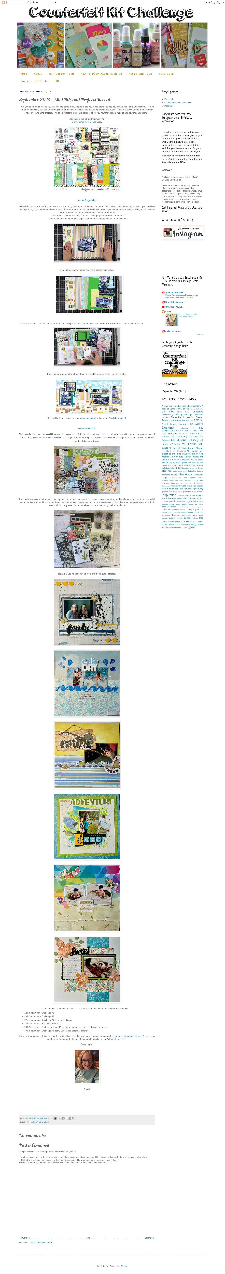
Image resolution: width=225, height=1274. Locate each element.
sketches (175, 515)
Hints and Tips (140, 73)
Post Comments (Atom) (41, 1243)
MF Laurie (31, 1122)
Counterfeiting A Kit (169, 415)
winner (165, 527)
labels (173, 498)
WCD (171, 465)
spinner (179, 518)
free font (183, 489)
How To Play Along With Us (101, 73)
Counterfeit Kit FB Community (177, 102)
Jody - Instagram (173, 331)
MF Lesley (175, 444)
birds (201, 468)
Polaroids (176, 460)
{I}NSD (191, 527)
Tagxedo (183, 463)
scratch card (198, 512)
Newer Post (25, 1238)
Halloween (184, 428)
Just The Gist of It (173, 433)
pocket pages (197, 507)
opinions (182, 501)
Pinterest (168, 106)
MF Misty (39, 1122)
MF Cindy (181, 436)
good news (177, 492)
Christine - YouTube (174, 307)
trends (177, 522)
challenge (185, 474)
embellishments (168, 480)
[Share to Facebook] (69, 1118)
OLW (170, 460)
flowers (182, 486)
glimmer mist (167, 492)
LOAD (173, 437)
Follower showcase (177, 424)
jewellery (181, 495)
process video (88, 418)
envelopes (166, 483)
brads (185, 471)
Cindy (168, 312)
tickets (171, 522)
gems (190, 489)
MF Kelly (193, 440)
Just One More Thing (193, 431)
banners (185, 468)
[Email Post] (55, 1118)
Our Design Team (61, 73)
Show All (200, 335)
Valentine (165, 465)
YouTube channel (117, 418)
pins (188, 507)
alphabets (166, 468)
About (38, 73)
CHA (164, 412)
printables (166, 509)
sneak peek (197, 515)
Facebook (168, 99)
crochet (173, 478)
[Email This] (60, 1118)
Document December (178, 420)
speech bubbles (168, 518)
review (179, 512)
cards (174, 474)
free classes (198, 486)
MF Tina (176, 453)
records (165, 512)
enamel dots (198, 480)
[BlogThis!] (63, 1118)
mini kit (46, 1122)
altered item (175, 468)
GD (191, 424)
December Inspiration (182, 417)
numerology (172, 501)
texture (165, 522)
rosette (190, 512)
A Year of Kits (182, 409)
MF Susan (192, 451)
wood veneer (174, 528)
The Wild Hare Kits (195, 463)
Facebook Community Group (127, 1036)
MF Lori (173, 448)
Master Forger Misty (87, 200)
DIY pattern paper (185, 414)
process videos (178, 510)
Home (23, 73)
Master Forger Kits (172, 456)
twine (195, 522)
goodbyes (187, 492)
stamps (187, 518)
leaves (179, 498)
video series (174, 525)
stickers (195, 518)
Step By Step (174, 463)
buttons (200, 471)
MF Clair (193, 436)
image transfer (197, 492)
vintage (194, 525)
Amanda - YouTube (174, 292)
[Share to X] (66, 1118)
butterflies (192, 471)
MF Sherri (166, 451)
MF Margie (197, 448)
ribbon (184, 512)
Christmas (198, 411)
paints (171, 504)
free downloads (170, 488)
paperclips (193, 504)
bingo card (194, 468)
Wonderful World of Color (185, 465)
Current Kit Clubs (35, 81)
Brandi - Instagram (174, 302)
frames (189, 486)
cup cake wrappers (187, 478)
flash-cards (166, 486)
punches (199, 509)
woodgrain (183, 528)
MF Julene (179, 440)
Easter (190, 420)
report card (172, 512)
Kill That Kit (192, 433)
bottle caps (177, 471)
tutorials (186, 521)
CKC (171, 411)
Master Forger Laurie (87, 429)
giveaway (198, 488)
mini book (187, 498)
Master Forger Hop (192, 453)
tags (201, 518)
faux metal (180, 483)
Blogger (124, 1266)
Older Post (149, 1238)
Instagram (64, 1039)
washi (200, 525)
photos (173, 507)
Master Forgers (192, 457)
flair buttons (198, 483)
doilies (200, 478)
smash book (186, 515)
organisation (192, 501)
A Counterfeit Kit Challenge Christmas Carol (181, 406)
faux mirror (189, 483)
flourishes (175, 486)
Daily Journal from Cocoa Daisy (87, 122)
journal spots (191, 495)
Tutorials (166, 73)
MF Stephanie (179, 451)
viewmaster (185, 525)
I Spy (198, 427)
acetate (200, 465)
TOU (58, 81)
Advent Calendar (196, 409)
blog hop (167, 471)
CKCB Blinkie (183, 412)
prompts (190, 509)
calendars (166, 475)
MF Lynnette (184, 448)
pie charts (182, 507)
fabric (173, 483)
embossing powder (183, 480)
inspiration (169, 495)
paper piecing (181, 504)
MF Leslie (189, 444)
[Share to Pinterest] (72, 1118)
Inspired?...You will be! (172, 431)
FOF (196, 420)
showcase (166, 515)
